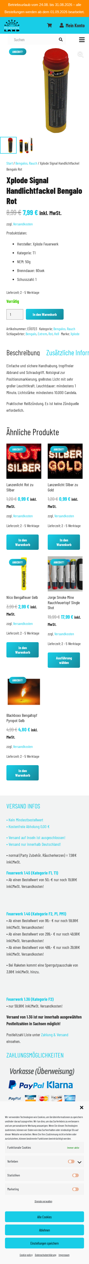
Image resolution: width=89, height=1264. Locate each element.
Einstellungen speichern (44, 1243)
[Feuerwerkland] (11, 25)
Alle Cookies (44, 1217)
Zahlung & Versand (54, 1034)
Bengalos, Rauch (26, 163)
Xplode (75, 333)
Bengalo (31, 333)
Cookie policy (26, 1254)
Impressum (64, 1254)
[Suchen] (61, 40)
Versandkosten (23, 224)
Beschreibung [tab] (23, 352)
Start (9, 163)
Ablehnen (44, 1230)
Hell (56, 333)
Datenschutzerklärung (45, 1254)
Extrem (42, 333)
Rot (50, 333)
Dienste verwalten (43, 1201)
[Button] (49, 25)
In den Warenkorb (45, 314)
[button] (81, 1107)
